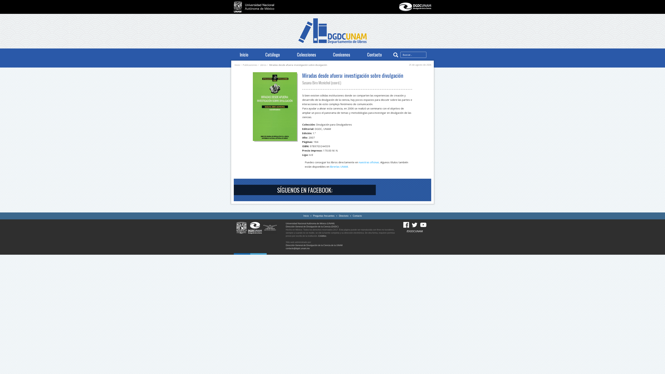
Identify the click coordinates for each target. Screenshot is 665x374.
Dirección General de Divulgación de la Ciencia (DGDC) (312, 226)
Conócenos (341, 54)
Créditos (322, 236)
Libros (263, 64)
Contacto (374, 54)
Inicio (244, 54)
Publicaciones (250, 64)
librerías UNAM (339, 166)
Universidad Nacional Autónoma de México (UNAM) (310, 223)
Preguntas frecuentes (324, 216)
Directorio (343, 216)
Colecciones (306, 54)
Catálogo (272, 54)
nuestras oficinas (369, 162)
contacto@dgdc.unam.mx (298, 248)
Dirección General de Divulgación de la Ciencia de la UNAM (314, 245)
